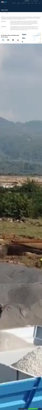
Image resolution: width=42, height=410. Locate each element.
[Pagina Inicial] (4, 2)
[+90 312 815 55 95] (40, 408)
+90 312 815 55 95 (27, 0)
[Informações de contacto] (39, 408)
